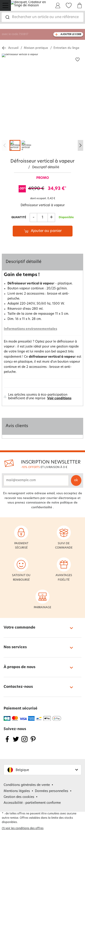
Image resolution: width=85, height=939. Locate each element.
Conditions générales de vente (27, 785)
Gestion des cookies (19, 797)
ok (76, 480)
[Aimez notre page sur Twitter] (15, 742)
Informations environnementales (30, 329)
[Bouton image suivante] (80, 145)
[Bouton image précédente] (4, 145)
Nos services (15, 647)
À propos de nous (19, 667)
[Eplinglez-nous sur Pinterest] (33, 742)
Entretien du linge (66, 48)
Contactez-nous (18, 687)
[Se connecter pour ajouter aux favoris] (77, 59)
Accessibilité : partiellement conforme (32, 803)
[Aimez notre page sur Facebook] (7, 742)
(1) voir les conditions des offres (23, 828)
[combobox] (42, 17)
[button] (42, 770)
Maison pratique (36, 48)
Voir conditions (59, 398)
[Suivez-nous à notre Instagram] (24, 742)
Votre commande (19, 627)
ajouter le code (71, 34)
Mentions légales (17, 791)
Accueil (13, 48)
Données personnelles (51, 791)
